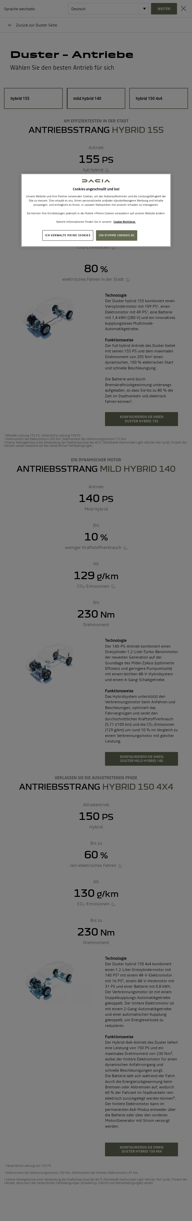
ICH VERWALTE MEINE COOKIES (67, 235)
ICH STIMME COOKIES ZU (116, 235)
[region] (96, 210)
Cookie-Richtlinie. (125, 222)
